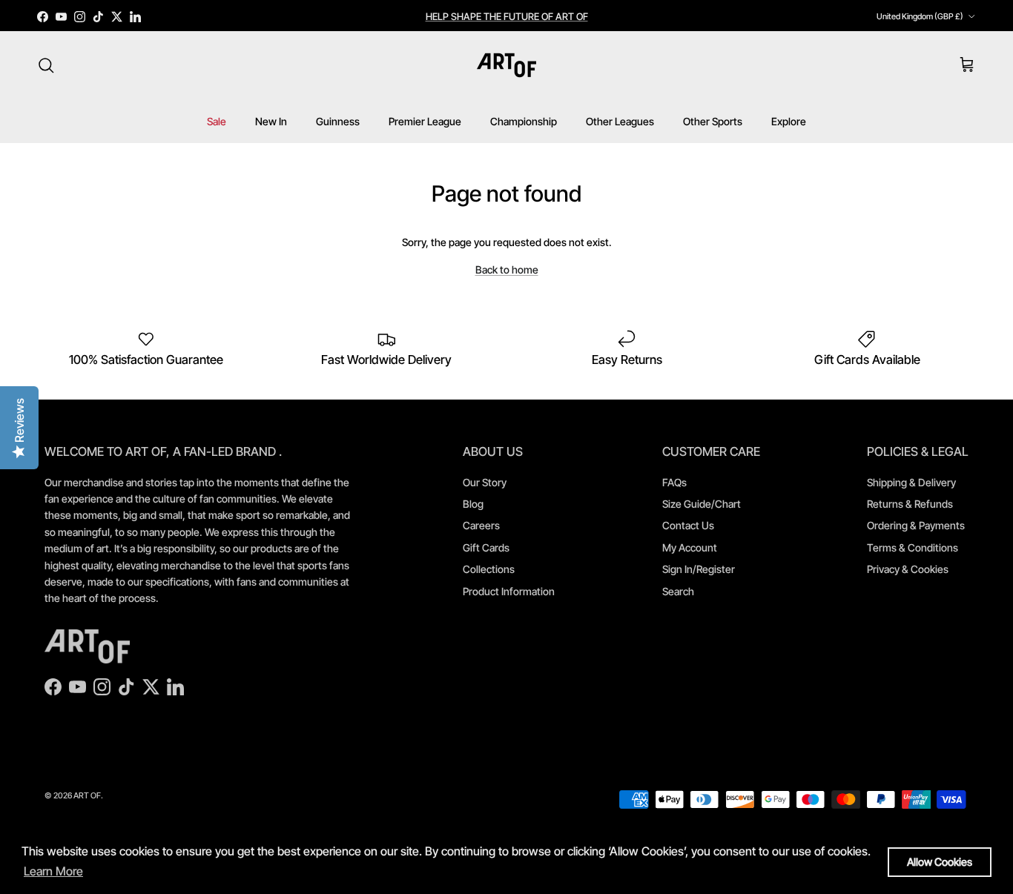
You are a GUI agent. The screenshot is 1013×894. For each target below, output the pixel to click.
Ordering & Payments (916, 525)
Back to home (506, 269)
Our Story (484, 482)
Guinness (338, 121)
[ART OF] (506, 65)
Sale (216, 121)
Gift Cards (486, 547)
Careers (481, 525)
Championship (523, 121)
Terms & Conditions (912, 547)
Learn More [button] (53, 871)
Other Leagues (620, 121)
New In (271, 121)
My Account (689, 547)
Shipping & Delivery (911, 482)
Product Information (509, 591)
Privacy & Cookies (907, 569)
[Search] (46, 65)
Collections (489, 569)
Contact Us (688, 525)
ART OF (87, 795)
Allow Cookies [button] (939, 861)
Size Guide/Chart (701, 503)
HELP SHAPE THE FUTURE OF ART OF (507, 16)
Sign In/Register (698, 569)
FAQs (674, 482)
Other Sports (712, 121)
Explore (788, 121)
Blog (473, 503)
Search (678, 591)
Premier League (425, 121)
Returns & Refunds (910, 503)
